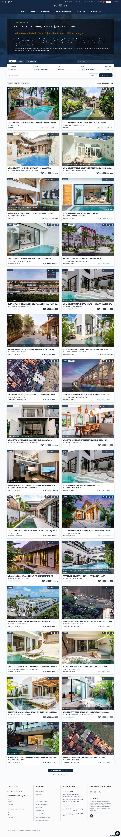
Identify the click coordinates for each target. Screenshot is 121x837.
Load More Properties (59, 770)
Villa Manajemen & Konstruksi (45, 820)
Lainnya (10, 804)
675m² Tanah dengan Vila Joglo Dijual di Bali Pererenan (87, 621)
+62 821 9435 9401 (73, 801)
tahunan (10, 88)
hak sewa (65, 179)
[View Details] (54, 89)
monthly (65, 88)
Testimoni (38, 795)
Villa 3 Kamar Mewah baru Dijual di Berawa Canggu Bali (87, 304)
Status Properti (13, 66)
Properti (17, 83)
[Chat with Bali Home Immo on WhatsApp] (99, 791)
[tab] (12, 61)
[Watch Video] (46, 179)
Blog (37, 798)
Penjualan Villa (40, 811)
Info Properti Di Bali (41, 801)
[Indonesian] (114, 1)
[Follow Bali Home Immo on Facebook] (91, 791)
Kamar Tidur (108, 66)
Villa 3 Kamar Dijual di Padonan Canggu (81, 213)
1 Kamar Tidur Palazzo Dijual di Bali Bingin (82, 259)
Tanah (10, 802)
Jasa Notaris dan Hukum (43, 817)
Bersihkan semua (13, 75)
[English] (116, 1)
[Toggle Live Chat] (117, 833)
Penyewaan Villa (40, 807)
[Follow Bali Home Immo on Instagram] (95, 791)
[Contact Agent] (51, 89)
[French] (118, 1)
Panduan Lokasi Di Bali (42, 804)
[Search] (12, 2)
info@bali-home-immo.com (75, 799)
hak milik (65, 224)
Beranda (23, 11)
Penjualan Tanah (41, 814)
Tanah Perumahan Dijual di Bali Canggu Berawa (84, 757)
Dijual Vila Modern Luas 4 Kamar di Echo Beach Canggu (32, 667)
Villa (9, 799)
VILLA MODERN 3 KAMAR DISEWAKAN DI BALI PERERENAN (30, 576)
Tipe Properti (36, 66)
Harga (82, 66)
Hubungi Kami (96, 11)
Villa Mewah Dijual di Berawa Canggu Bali (81, 485)
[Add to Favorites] (57, 89)
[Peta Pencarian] (48, 89)
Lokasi (58, 66)
